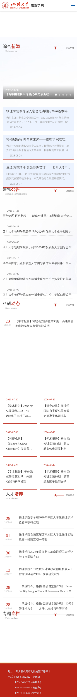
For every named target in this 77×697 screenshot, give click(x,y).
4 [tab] (67, 91)
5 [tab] (70, 91)
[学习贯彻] (38, 640)
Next (74, 24)
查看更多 (70, 47)
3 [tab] (73, 34)
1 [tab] (64, 34)
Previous (2, 24)
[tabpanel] (38, 24)
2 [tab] (69, 34)
